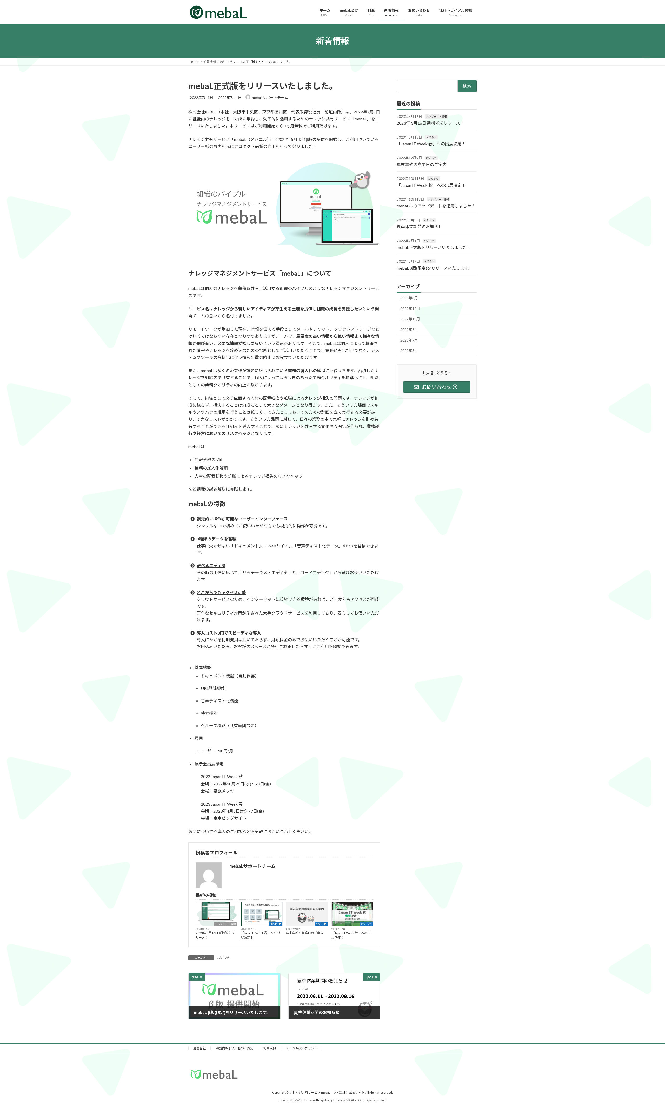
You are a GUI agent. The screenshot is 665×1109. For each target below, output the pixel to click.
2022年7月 (409, 340)
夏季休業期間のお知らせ (419, 226)
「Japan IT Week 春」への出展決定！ (260, 935)
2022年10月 (410, 319)
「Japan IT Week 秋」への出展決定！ (350, 935)
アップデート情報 (225, 924)
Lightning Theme (331, 1100)
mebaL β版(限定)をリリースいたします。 (434, 267)
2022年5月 (409, 350)
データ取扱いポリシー (301, 1048)
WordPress (304, 1100)
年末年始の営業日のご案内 (304, 933)
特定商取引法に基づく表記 (234, 1048)
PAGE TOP (645, 1071)
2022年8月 (409, 329)
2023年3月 (409, 298)
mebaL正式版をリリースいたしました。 (434, 247)
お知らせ (276, 924)
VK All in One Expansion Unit (366, 1100)
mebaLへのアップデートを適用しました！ (436, 205)
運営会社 (199, 1048)
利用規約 (269, 1048)
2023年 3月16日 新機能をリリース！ (215, 935)
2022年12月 (410, 308)
